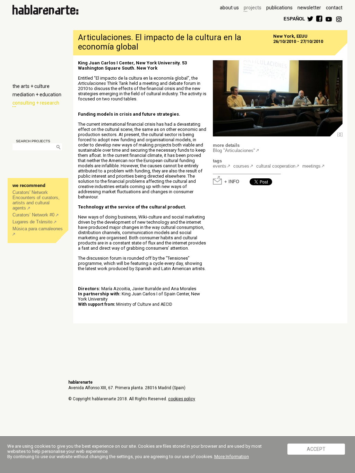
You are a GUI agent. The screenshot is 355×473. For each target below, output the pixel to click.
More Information (231, 456)
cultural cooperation (275, 166)
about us (229, 7)
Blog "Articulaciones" (234, 150)
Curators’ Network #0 (34, 214)
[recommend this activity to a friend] (275, 178)
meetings (311, 166)
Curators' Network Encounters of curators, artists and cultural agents (36, 200)
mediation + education (36, 94)
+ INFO (231, 181)
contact (334, 7)
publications (279, 7)
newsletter (309, 7)
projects (252, 7)
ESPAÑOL (294, 18)
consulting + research (35, 103)
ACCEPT (316, 449)
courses (241, 166)
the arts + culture (31, 86)
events (219, 166)
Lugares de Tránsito (33, 221)
